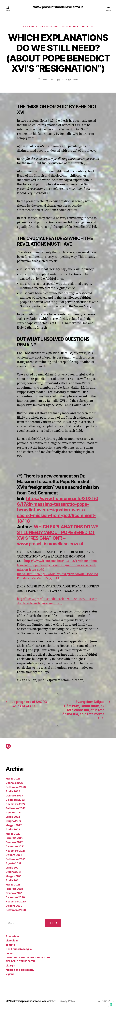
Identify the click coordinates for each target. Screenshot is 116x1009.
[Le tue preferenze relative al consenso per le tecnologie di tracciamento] (111, 1004)
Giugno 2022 (14, 820)
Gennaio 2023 (14, 795)
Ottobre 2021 (14, 854)
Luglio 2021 (13, 867)
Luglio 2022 (13, 816)
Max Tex (48, 79)
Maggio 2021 (14, 876)
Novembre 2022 (15, 804)
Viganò (10, 974)
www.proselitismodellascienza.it (58, 7)
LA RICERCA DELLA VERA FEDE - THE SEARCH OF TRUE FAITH (58, 26)
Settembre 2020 (16, 910)
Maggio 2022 (14, 825)
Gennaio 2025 (14, 782)
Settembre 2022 (16, 808)
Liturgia (10, 965)
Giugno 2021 (13, 871)
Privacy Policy (67, 1001)
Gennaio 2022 (14, 842)
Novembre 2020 (16, 901)
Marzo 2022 (13, 833)
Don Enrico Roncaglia (19, 949)
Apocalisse (12, 936)
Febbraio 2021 (14, 888)
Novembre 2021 (15, 850)
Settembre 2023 (16, 787)
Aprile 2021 (13, 880)
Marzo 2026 (13, 778)
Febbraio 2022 (14, 837)
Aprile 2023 (13, 791)
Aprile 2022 (13, 829)
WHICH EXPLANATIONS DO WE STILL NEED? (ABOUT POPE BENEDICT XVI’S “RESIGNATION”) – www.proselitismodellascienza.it (57, 535)
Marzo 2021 (13, 884)
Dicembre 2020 (15, 897)
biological (12, 940)
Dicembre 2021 (15, 846)
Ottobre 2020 (14, 905)
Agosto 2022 (13, 812)
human (10, 953)
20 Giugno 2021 (69, 79)
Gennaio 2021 (14, 893)
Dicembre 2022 (15, 799)
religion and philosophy (20, 969)
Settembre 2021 (15, 859)
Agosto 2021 (13, 863)
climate (10, 944)
